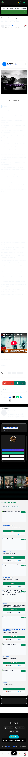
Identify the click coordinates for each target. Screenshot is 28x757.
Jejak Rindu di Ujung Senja (13, 445)
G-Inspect (6, 455)
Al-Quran (17, 8)
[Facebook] (10, 397)
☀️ (18, 2)
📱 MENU (23, 2)
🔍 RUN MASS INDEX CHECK (10, 427)
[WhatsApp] (17, 397)
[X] (14, 397)
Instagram (21, 728)
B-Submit (13, 455)
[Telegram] (21, 397)
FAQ (23, 740)
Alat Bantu (17, 740)
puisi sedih (19, 373)
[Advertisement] (14, 45)
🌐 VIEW (19, 534)
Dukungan (23, 8)
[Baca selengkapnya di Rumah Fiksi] (14, 753)
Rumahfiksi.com (10, 746)
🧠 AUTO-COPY (14, 531)
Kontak (11, 8)
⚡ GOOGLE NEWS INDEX (13, 452)
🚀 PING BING (8, 534)
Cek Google (20, 455)
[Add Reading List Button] (22, 26)
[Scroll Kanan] (25, 12)
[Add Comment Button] (25, 26)
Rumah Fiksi (15, 11)
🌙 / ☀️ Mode (14, 737)
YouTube (15, 731)
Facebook (10, 728)
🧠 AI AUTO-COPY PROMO (13, 449)
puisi (14, 373)
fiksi (10, 373)
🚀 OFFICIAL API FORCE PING (13, 459)
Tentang (4, 8)
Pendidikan (5, 11)
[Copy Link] (10, 400)
